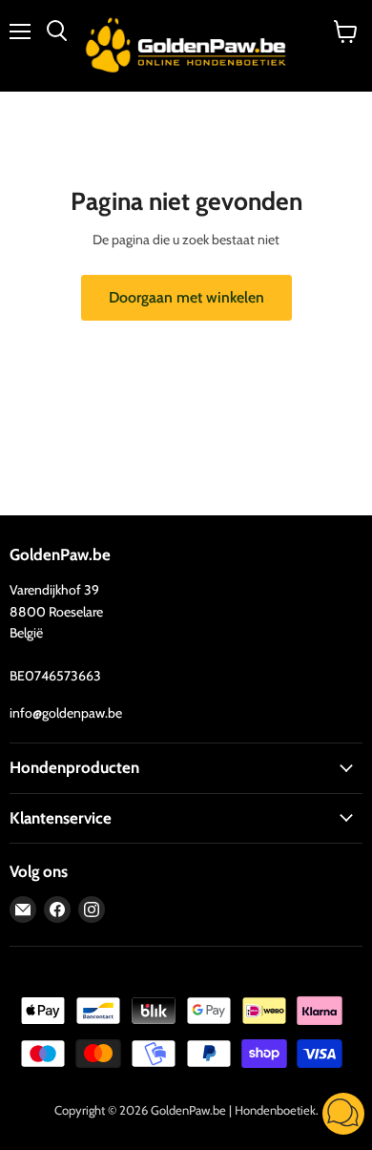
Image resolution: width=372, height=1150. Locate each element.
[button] (343, 1116)
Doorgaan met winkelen (186, 297)
